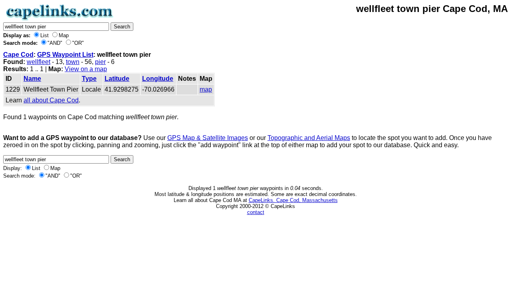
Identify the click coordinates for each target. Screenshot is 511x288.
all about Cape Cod (51, 100)
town (72, 61)
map (206, 89)
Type (89, 78)
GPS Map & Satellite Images (207, 137)
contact (255, 212)
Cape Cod (18, 54)
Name (32, 78)
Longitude (157, 78)
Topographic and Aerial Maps (308, 137)
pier (100, 61)
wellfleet (38, 61)
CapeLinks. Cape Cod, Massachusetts (293, 200)
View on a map (86, 69)
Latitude (117, 78)
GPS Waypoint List (65, 54)
